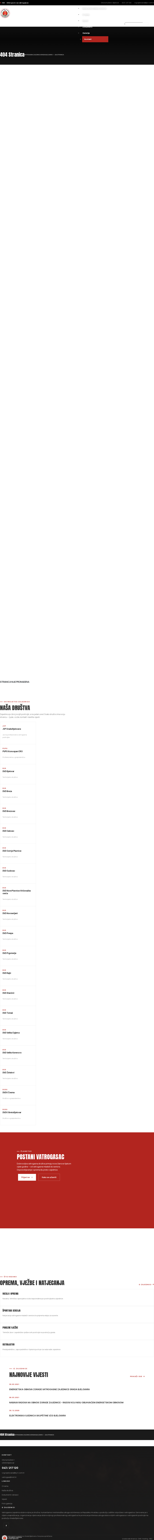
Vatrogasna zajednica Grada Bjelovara (38, 55)
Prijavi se (25, 1177)
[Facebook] (6, 1525)
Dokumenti (87, 27)
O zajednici (145, 1284)
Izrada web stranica (129, 1539)
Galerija (86, 33)
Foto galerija (7, 1503)
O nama (86, 14)
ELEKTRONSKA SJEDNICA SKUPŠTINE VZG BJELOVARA (37, 1415)
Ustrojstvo (8, 1344)
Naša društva (7, 1490)
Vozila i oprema (10, 1293)
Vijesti (85, 21)
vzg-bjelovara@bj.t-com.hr (144, 3)
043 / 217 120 (126, 3)
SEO (150, 1539)
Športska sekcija (11, 1310)
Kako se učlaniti (49, 1177)
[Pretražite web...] (116, 23)
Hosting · (145, 1539)
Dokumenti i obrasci (10, 1495)
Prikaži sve (136, 1376)
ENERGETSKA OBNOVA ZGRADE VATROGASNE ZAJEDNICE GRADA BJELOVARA (49, 1389)
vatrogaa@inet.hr (9, 1477)
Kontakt (88, 39)
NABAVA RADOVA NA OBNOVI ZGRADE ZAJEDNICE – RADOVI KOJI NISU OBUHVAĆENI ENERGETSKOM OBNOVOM (66, 1402)
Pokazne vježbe (10, 1327)
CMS (139, 1539)
